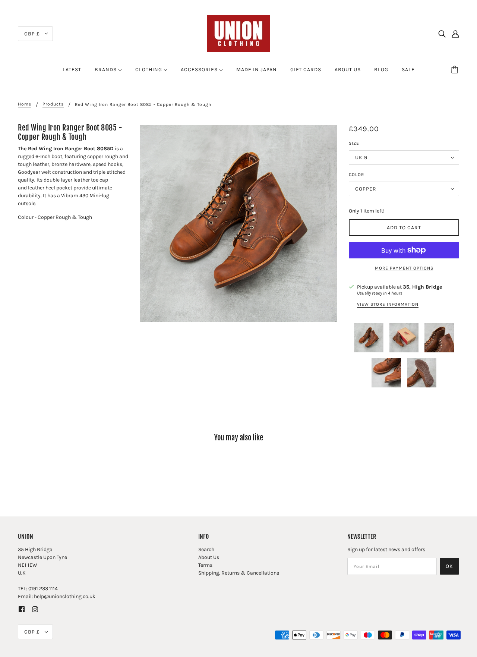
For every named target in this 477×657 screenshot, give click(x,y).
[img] (442, 33)
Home (24, 104)
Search (206, 549)
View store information (387, 304)
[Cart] (455, 69)
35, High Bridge (422, 287)
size (354, 143)
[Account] (455, 33)
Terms (205, 565)
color (356, 174)
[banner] (238, 33)
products (53, 104)
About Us (208, 557)
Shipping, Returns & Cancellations (238, 573)
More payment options (404, 268)
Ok (449, 566)
